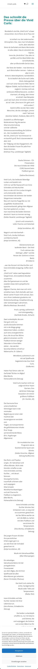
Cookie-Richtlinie (11, 666)
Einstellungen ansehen (19, 661)
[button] (35, 629)
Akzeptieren (19, 651)
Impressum (28, 666)
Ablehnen (19, 656)
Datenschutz (20, 666)
